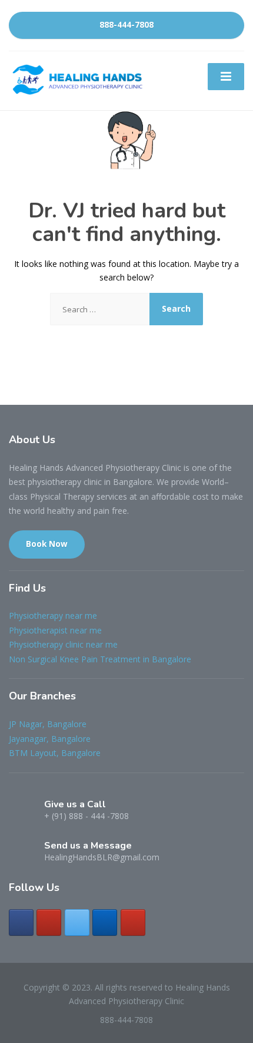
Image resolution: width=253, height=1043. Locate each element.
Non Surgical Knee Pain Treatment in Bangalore (100, 659)
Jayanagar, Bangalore (50, 738)
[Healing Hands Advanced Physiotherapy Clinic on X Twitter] (77, 922)
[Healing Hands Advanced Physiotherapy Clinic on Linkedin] (104, 922)
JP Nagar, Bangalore (47, 724)
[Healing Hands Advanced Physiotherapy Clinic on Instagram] (48, 922)
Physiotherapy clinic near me (63, 644)
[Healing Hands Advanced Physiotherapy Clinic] (79, 79)
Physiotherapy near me (53, 615)
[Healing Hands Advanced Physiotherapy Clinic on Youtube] (133, 922)
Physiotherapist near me (55, 630)
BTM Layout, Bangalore (55, 752)
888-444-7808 (126, 24)
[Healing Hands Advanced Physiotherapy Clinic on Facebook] (21, 922)
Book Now (47, 544)
